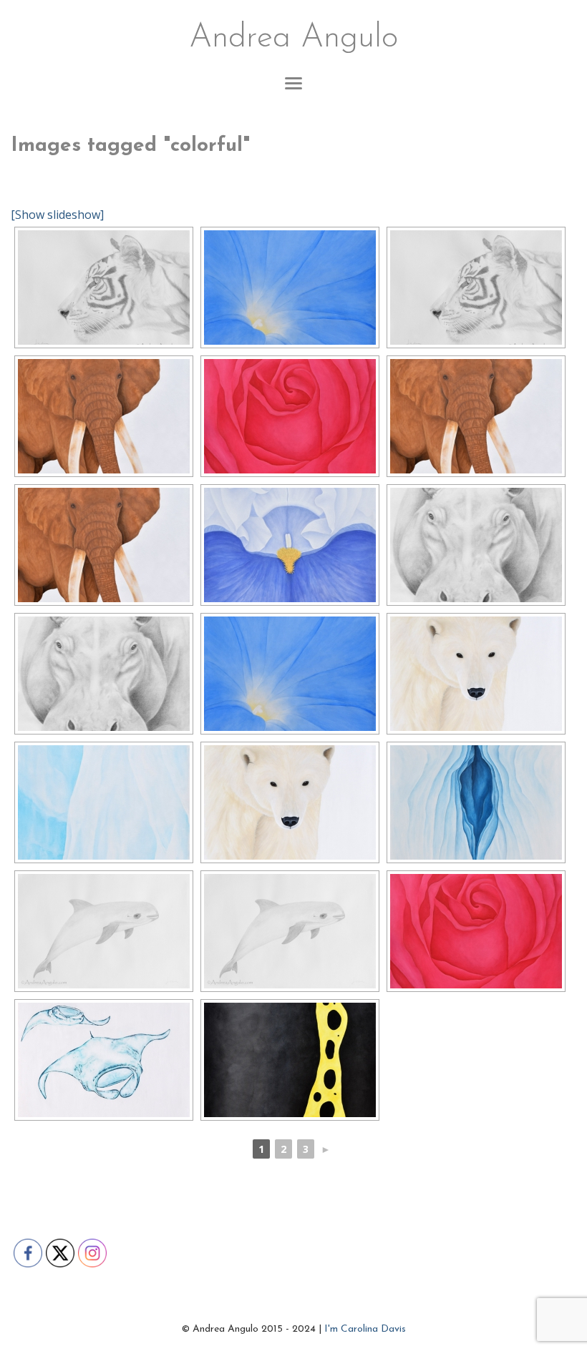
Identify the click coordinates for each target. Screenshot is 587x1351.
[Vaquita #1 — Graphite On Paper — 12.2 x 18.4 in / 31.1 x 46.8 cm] (104, 931)
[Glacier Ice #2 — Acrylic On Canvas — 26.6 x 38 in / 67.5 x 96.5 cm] (104, 802)
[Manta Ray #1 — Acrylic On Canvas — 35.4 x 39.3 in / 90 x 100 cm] (104, 1060)
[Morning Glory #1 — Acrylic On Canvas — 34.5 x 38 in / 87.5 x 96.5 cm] (290, 287)
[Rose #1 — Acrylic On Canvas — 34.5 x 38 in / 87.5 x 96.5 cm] (290, 416)
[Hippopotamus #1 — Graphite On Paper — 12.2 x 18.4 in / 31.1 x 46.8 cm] (476, 545)
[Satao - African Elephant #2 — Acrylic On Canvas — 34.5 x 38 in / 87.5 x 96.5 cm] (104, 416)
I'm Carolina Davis (365, 1329)
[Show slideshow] (57, 214)
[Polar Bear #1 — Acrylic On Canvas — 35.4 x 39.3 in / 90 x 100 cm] (476, 673)
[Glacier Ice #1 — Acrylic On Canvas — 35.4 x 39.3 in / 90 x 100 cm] (476, 802)
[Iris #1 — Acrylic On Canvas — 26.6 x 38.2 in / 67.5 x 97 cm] (290, 545)
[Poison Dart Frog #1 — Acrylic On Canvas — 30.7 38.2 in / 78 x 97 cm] (290, 1060)
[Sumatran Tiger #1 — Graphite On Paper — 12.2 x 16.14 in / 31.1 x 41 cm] (104, 287)
